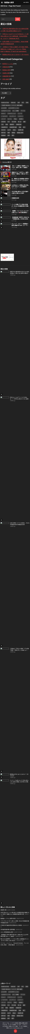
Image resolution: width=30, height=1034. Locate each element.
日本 (2, 124)
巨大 (9, 121)
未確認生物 (5, 67)
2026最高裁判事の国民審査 (8, 929)
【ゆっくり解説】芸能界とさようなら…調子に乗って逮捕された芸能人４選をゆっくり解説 (20, 166)
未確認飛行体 (6, 76)
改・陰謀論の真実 (7, 2)
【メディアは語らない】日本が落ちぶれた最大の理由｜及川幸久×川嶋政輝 (19, 781)
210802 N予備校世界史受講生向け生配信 (11, 925)
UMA (27, 102)
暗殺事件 (12, 124)
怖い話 (19, 121)
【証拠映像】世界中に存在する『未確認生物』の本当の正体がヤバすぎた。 (20, 218)
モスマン (10, 119)
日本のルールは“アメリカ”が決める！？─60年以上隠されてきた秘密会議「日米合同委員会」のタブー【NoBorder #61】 (14, 36)
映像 (7, 124)
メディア (3, 119)
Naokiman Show (5, 102)
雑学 (9, 135)
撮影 (24, 121)
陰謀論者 (3, 135)
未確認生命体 (15, 198)
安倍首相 (3, 121)
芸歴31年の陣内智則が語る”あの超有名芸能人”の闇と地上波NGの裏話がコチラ (19, 272)
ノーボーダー (4, 116)
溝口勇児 (3, 130)
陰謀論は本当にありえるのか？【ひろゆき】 (15, 54)
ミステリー (20, 116)
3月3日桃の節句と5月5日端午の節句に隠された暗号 (20, 192)
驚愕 (13, 135)
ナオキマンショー (12, 113)
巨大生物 (14, 121)
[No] (28, 1027)
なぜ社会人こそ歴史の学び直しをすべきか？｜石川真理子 (20, 186)
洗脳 (20, 127)
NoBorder (13, 102)
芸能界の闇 (5, 73)
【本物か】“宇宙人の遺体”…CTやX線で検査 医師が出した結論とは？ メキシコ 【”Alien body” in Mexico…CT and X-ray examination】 (15, 49)
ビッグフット (13, 116)
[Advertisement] (15, 21)
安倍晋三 (21, 119)
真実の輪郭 (5, 79)
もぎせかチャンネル (5, 110)
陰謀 (9, 132)
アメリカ (23, 110)
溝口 (24, 127)
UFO (23, 102)
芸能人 (14, 130)
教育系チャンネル (7, 64)
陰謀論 (13, 132)
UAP (19, 102)
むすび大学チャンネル (14, 108)
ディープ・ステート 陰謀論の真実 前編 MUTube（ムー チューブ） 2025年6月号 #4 (20, 224)
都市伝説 (3, 132)
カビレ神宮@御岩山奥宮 (7, 932)
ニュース (20, 113)
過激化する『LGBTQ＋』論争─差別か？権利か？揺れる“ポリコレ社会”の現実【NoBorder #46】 (20, 173)
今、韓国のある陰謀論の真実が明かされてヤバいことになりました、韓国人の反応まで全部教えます (20, 179)
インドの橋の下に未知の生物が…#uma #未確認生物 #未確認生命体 (20, 205)
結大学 (9, 130)
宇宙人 (15, 119)
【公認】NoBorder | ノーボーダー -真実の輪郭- (11, 105)
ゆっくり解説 (16, 110)
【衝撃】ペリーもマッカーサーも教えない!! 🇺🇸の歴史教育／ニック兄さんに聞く (20, 211)
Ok (15, 1031)
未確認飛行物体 (13, 127)
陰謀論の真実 (6, 70)
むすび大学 (3, 108)
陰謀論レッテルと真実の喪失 (8, 918)
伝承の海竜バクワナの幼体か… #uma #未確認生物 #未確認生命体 (19, 523)
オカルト (3, 113)
